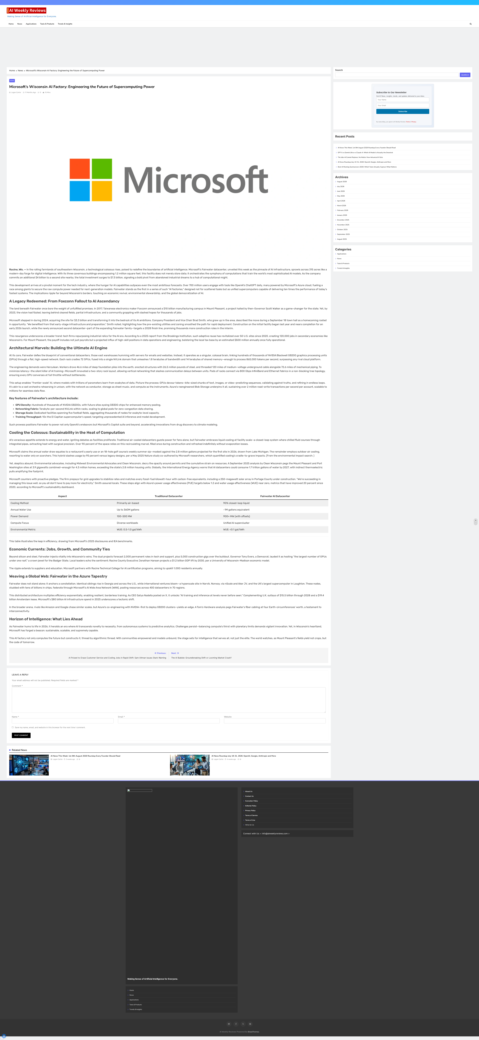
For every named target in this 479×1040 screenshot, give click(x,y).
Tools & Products (47, 24)
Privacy (414, 122)
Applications (31, 24)
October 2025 (342, 229)
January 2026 (342, 215)
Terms (408, 122)
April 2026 (341, 201)
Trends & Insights (65, 24)
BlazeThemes (253, 1032)
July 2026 (340, 186)
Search (339, 70)
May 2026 (341, 196)
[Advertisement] (239, 47)
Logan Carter (16, 92)
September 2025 (343, 234)
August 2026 (342, 182)
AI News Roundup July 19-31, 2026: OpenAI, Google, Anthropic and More (244, 756)
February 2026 (342, 210)
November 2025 (343, 225)
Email (121, 716)
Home (11, 24)
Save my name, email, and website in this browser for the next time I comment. (50, 727)
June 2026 (341, 191)
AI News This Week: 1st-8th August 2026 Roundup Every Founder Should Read (85, 756)
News (19, 24)
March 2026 (341, 205)
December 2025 (343, 220)
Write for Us (249, 825)
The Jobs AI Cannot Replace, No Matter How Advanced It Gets (360, 157)
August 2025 (342, 239)
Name (15, 716)
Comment (17, 686)
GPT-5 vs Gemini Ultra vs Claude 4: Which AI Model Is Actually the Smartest (365, 152)
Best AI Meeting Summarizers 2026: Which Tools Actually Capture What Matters (367, 167)
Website (228, 716)
